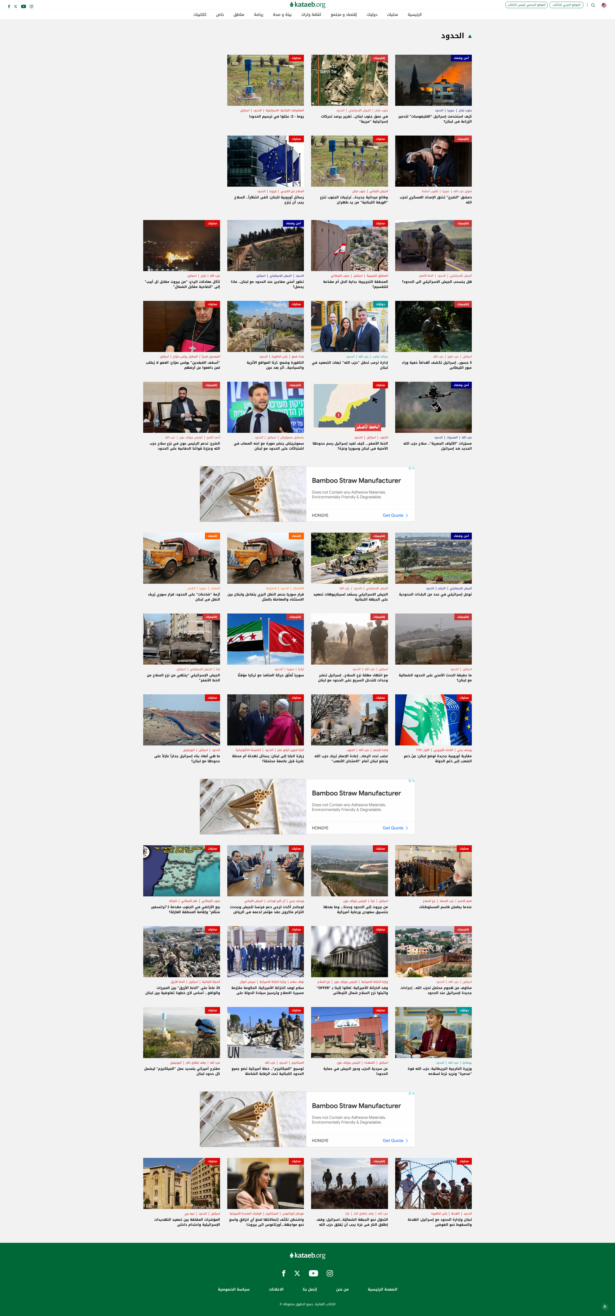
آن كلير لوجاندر (276, 901)
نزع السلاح (429, 901)
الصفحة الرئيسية (382, 1289)
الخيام (442, 588)
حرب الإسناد (446, 901)
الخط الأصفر (426, 275)
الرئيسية (415, 14)
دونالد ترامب (380, 356)
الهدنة (455, 1213)
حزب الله (215, 275)
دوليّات (380, 304)
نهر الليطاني (189, 901)
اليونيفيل (189, 750)
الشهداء (369, 1062)
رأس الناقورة (280, 356)
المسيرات (452, 437)
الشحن (191, 588)
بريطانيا (467, 1062)
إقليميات (379, 58)
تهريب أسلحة (430, 191)
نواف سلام (297, 981)
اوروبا (273, 191)
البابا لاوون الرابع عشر (290, 750)
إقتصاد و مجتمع (344, 14)
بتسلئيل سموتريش (292, 437)
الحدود (439, 110)
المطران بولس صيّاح (185, 356)
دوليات (372, 14)
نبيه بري (189, 1213)
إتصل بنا (310, 1289)
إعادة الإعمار (380, 750)
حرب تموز (453, 356)
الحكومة (271, 588)
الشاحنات (298, 588)
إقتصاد (296, 536)
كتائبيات (199, 14)
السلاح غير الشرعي (292, 191)
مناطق (239, 14)
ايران (203, 275)
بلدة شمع (298, 356)
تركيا (301, 669)
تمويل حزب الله (463, 191)
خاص (220, 14)
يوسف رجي (464, 750)
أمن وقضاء (461, 58)
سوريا (451, 110)
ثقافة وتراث (311, 14)
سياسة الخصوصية (234, 1289)
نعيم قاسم (465, 901)
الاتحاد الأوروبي (443, 750)
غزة (218, 669)
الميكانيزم (297, 1062)
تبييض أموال (247, 981)
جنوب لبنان (465, 110)
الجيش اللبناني (378, 191)
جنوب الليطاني (340, 275)
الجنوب (384, 437)
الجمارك (215, 588)
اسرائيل (244, 110)
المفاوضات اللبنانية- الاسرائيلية (285, 110)
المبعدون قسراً (211, 356)
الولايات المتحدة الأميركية (246, 1213)
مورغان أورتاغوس (293, 1213)
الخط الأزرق (178, 981)
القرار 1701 (423, 750)
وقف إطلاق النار (196, 1062)
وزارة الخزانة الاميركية (374, 981)
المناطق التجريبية (377, 275)
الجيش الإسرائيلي (360, 110)
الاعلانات (276, 1289)
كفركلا (173, 901)
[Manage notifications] (605, 1306)
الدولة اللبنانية (211, 981)
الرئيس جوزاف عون (191, 437)
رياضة (258, 14)
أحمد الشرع (213, 437)
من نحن (342, 1289)
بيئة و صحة (282, 14)
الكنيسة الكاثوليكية (248, 750)
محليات (392, 14)
